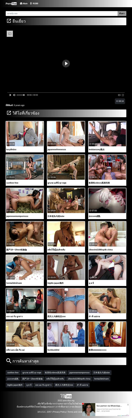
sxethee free (13, 372)
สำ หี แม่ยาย (82, 385)
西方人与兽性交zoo (64, 385)
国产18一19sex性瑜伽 (32, 379)
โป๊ (66, 396)
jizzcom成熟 (12, 379)
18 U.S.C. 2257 (44, 412)
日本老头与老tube (101, 372)
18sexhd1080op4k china (79, 379)
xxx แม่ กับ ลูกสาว (43, 385)
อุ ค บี (28, 385)
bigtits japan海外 (15, 385)
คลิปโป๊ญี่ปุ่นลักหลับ (55, 379)
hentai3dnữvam (101, 379)
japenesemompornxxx (79, 372)
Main (25, 3)
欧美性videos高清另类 (55, 372)
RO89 (35, 3)
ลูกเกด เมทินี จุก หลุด (31, 372)
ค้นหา (122, 13)
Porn (11, 3)
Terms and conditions (77, 412)
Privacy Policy (59, 412)
